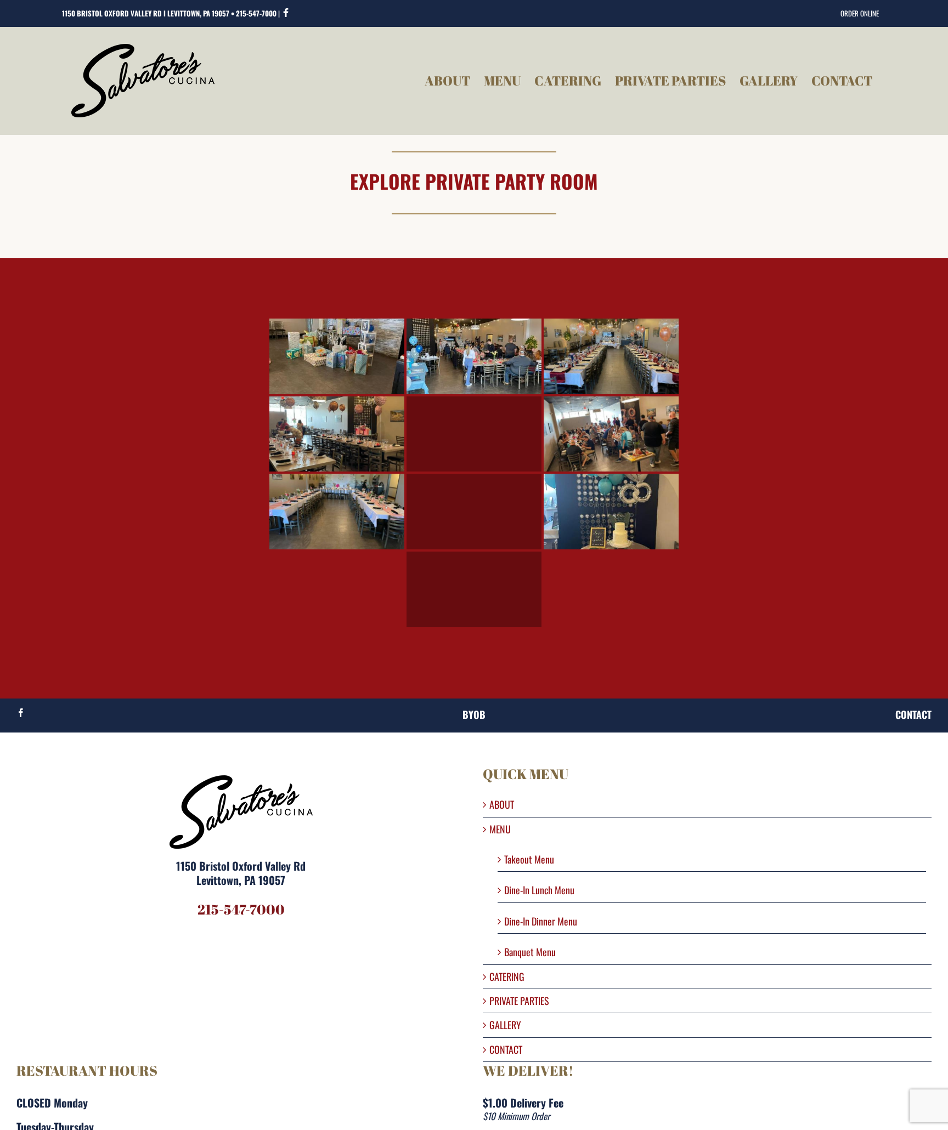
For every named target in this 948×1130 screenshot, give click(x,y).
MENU (500, 829)
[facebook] (20, 712)
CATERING (506, 976)
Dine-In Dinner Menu (540, 921)
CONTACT (505, 1049)
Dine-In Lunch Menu (539, 889)
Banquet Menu (530, 951)
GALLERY (505, 1025)
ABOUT (501, 804)
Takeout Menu (529, 859)
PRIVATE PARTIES (519, 1001)
